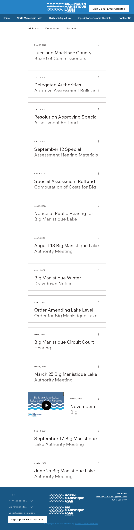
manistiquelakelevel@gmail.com (111, 496)
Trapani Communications (86, 523)
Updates (71, 28)
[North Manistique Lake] (32, 501)
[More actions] (99, 45)
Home (12, 494)
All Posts (33, 28)
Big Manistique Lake (18, 507)
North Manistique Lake (18, 501)
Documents (52, 28)
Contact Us (14, 519)
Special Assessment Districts (22, 513)
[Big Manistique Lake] (32, 507)
